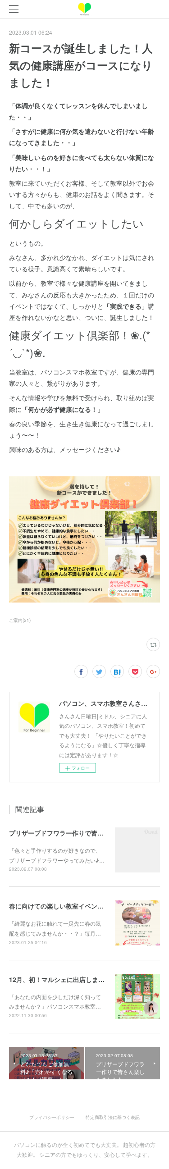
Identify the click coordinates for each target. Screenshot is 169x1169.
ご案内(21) (20, 620)
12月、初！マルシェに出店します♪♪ (61, 979)
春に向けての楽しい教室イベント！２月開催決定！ (81, 905)
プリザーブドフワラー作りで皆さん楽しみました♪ (80, 832)
